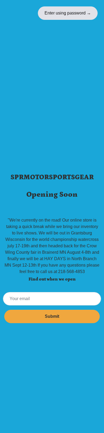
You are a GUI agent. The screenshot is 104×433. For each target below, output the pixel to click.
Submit (52, 316)
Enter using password (68, 13)
